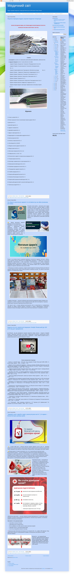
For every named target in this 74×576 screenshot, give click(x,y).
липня (55, 48)
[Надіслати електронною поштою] (26, 196)
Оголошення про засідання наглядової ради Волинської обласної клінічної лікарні (59, 20)
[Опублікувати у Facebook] (29, 196)
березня (55, 78)
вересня (55, 45)
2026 (54, 38)
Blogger (51, 568)
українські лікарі (23, 409)
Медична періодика (39, 13)
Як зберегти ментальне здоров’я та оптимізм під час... (56, 59)
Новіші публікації (10, 555)
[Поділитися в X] (28, 196)
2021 (54, 87)
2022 (54, 85)
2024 (54, 83)
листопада (56, 42)
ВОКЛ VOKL (56, 18)
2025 (54, 39)
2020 (54, 88)
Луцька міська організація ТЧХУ (59, 29)
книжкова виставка (23, 322)
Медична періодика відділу (25, 197)
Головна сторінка (10, 13)
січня (55, 81)
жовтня (55, 44)
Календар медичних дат (48, 13)
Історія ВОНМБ (18, 13)
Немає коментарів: (21, 321)
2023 (54, 84)
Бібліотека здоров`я (59, 13)
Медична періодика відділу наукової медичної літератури (24, 18)
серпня (55, 47)
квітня (55, 77)
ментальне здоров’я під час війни (31, 322)
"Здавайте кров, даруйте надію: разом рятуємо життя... (56, 72)
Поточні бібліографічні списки (27, 13)
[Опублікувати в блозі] (27, 196)
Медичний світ (19, 6)
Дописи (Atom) (15, 557)
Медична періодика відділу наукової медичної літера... (56, 53)
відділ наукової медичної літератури (15, 197)
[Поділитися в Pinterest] (30, 196)
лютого (55, 80)
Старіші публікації (46, 555)
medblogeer (64, 39)
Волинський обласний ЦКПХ (59, 25)
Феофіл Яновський (28, 409)
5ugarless (43, 568)
